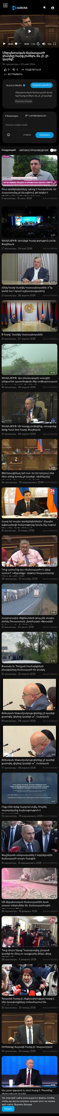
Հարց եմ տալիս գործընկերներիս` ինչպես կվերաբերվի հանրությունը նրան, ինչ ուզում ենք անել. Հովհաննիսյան (29, 525)
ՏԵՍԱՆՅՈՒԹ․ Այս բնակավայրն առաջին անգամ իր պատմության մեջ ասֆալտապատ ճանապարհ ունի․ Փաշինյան (29, 381)
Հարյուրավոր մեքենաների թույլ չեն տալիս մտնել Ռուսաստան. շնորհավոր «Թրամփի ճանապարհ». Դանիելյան (28, 621)
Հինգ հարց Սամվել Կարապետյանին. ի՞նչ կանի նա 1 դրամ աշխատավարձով (27, 289)
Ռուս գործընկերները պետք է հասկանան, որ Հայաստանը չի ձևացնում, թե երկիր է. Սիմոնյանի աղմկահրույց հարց (29, 193)
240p (48, 31)
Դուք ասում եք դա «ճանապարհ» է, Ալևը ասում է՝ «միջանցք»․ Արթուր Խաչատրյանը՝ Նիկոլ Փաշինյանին (28, 573)
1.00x (33, 44)
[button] (52, 8)
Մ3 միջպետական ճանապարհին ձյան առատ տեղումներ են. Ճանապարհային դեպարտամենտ (26, 905)
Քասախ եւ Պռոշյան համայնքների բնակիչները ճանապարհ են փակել (23, 668)
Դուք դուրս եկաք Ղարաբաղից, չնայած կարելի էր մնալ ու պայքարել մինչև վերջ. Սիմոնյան (26, 954)
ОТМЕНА (27, 135)
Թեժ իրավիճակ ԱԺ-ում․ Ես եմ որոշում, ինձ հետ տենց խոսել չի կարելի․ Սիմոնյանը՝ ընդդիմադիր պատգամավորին (28, 477)
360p (49, 44)
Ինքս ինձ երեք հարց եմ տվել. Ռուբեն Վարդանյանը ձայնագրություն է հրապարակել (24, 810)
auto (48, 36)
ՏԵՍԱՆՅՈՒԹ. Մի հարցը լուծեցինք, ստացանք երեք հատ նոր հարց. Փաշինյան (29, 428)
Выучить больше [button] (23, 1104)
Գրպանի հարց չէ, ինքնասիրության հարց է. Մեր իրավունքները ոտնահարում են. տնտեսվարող (28, 1002)
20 (38, 43)
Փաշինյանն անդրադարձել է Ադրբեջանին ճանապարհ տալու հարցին (27, 856)
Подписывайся (41, 85)
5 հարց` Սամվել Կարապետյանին (22, 334)
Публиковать (44, 135)
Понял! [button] (8, 1108)
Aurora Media (14, 85)
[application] (29, 31)
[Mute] (43, 43)
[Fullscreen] (54, 43)
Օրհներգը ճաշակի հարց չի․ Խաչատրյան (27, 1046)
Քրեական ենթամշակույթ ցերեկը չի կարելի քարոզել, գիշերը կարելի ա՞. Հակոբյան (28, 715)
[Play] (4, 43)
